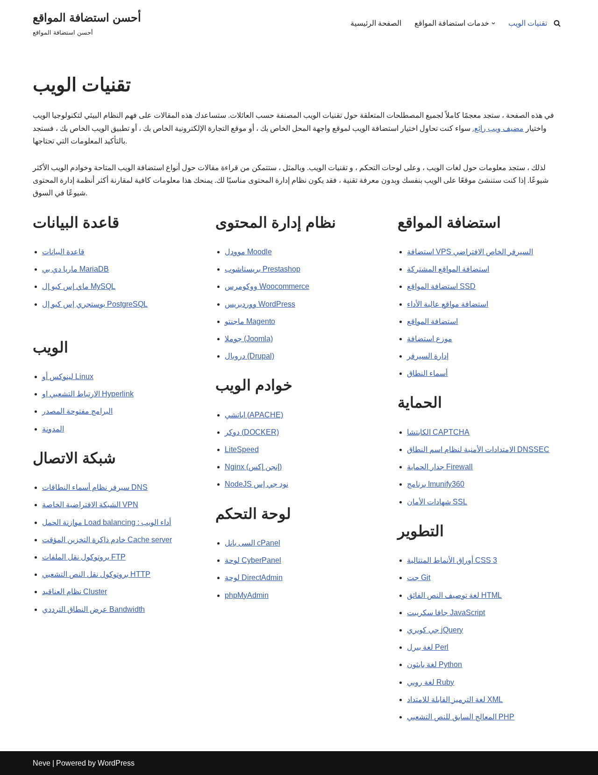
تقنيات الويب (527, 23)
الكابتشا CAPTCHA (438, 432)
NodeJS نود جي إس (256, 484)
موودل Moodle (248, 252)
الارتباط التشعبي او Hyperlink (88, 394)
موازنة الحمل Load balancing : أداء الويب (106, 522)
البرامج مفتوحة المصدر (77, 411)
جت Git (418, 577)
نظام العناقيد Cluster (74, 592)
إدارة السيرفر (427, 356)
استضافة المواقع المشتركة (448, 269)
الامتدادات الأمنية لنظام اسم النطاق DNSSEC (478, 449)
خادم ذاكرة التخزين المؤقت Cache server (107, 540)
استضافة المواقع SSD (441, 286)
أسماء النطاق (427, 373)
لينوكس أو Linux (67, 376)
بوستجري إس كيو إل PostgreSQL (95, 304)
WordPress (116, 763)
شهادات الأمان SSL (437, 502)
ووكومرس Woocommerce (267, 286)
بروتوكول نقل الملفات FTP (84, 557)
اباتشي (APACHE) (254, 415)
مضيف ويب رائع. (498, 128)
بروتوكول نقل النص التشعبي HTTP (96, 574)
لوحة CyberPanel (253, 560)
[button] (493, 23)
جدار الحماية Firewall (440, 467)
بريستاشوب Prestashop (262, 269)
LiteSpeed (242, 449)
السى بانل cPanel (252, 543)
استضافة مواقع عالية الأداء (447, 304)
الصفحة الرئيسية (375, 23)
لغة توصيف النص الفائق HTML (454, 595)
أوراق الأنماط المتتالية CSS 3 (452, 560)
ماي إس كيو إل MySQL (78, 286)
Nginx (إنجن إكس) (253, 467)
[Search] (557, 23)
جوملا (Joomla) (249, 339)
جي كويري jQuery (435, 630)
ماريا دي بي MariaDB (75, 269)
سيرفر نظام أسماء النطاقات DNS (95, 487)
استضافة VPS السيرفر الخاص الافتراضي (470, 252)
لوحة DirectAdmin (254, 577)
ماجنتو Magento (250, 321)
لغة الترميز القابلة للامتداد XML (455, 699)
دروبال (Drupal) (249, 356)
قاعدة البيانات (63, 252)
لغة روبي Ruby (430, 682)
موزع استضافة (429, 339)
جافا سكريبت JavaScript (446, 613)
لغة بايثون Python (434, 664)
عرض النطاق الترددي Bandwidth (93, 609)
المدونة (53, 429)
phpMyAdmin (247, 595)
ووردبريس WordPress (260, 304)
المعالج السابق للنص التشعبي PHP (460, 717)
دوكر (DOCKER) (252, 432)
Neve (41, 763)
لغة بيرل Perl (427, 647)
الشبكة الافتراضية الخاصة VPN (90, 505)
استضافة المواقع (432, 321)
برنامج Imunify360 (435, 484)
